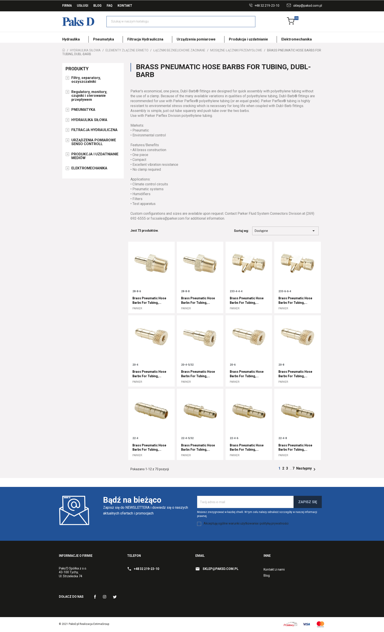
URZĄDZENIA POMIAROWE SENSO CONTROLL (93, 142)
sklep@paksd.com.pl (307, 5)
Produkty (77, 68)
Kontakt (125, 5)
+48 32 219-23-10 (266, 5)
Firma (67, 5)
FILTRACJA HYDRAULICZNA (94, 130)
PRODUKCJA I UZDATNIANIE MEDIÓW (94, 156)
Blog (97, 5)
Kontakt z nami (274, 569)
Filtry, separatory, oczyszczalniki (86, 80)
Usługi (82, 5)
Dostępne (285, 230)
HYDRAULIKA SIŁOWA (89, 120)
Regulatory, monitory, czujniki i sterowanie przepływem (89, 96)
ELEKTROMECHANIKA (89, 168)
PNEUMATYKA (83, 110)
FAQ (109, 5)
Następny (306, 468)
